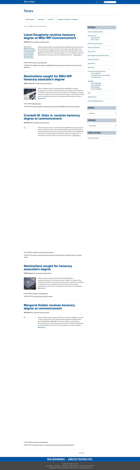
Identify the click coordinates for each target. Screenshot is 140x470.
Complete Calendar (93, 138)
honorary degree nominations (51, 106)
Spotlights (90, 81)
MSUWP (63, 106)
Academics (35, 252)
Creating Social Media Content (96, 71)
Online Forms (91, 51)
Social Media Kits (96, 77)
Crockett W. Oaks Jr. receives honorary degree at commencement (52, 116)
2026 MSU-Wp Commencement (56, 65)
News (28, 10)
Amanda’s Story (95, 38)
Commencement (59, 255)
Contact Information (86, 468)
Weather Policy (92, 97)
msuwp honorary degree (73, 106)
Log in (96, 2)
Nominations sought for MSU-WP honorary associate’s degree (48, 77)
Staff (89, 93)
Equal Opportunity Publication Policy (98, 55)
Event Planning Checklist (95, 43)
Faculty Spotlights (96, 85)
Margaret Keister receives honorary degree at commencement (49, 306)
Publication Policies (93, 59)
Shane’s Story (95, 39)
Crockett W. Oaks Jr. (70, 255)
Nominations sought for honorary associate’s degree (48, 267)
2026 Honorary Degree (39, 65)
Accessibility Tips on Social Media (100, 75)
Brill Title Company (38, 445)
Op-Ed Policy (91, 63)
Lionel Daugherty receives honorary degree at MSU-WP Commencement (50, 36)
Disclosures (65, 466)
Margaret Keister (69, 445)
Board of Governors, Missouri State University (66, 468)
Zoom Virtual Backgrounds (95, 101)
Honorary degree (70, 65)
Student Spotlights (96, 89)
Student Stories (92, 36)
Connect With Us (96, 73)
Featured (35, 62)
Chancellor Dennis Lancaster (45, 255)
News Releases (42, 62)
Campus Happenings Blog (95, 32)
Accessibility (49, 466)
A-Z (101, 2)
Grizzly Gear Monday (94, 47)
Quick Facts (91, 67)
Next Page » (82, 453)
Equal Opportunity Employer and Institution (82, 466)
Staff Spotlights (95, 87)
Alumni (35, 255)
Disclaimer (57, 466)
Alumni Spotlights (96, 83)
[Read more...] (78, 55)
